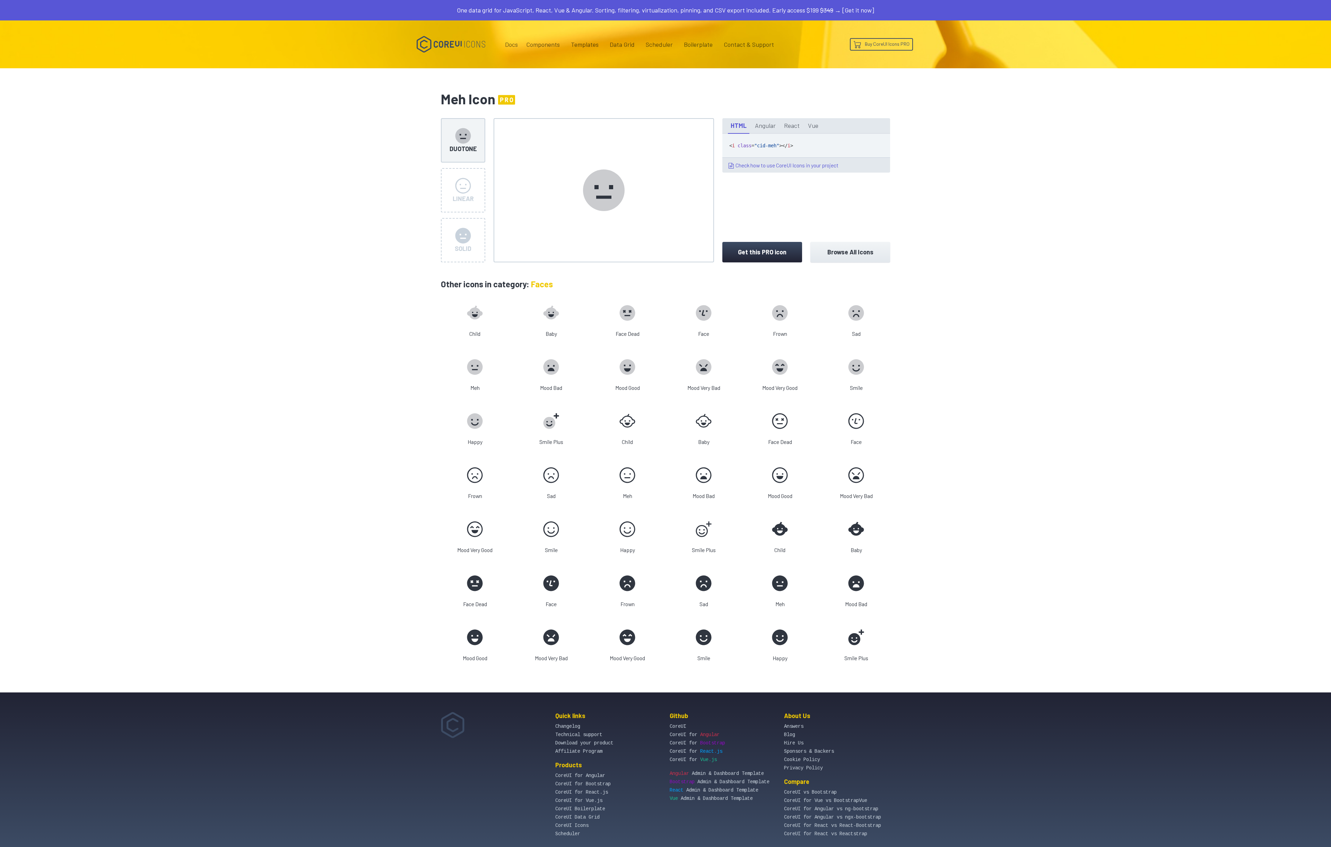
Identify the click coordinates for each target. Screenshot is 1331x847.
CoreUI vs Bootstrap (810, 792)
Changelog (567, 726)
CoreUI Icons (572, 825)
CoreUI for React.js (581, 792)
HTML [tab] (739, 125)
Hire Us (793, 743)
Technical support (578, 734)
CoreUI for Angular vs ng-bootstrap (831, 809)
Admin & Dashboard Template (717, 773)
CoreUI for (695, 734)
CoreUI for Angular (580, 775)
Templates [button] (585, 44)
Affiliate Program (578, 751)
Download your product (584, 743)
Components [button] (543, 44)
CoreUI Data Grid (577, 817)
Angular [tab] (765, 125)
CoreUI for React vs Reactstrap (825, 834)
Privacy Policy (803, 768)
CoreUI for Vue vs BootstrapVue (825, 800)
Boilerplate (698, 44)
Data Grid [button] (622, 44)
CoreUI (678, 726)
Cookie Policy (802, 759)
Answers (793, 726)
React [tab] (792, 125)
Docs (511, 44)
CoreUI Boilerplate (580, 809)
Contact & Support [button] (749, 44)
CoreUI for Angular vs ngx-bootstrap (832, 817)
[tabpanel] (806, 153)
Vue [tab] (813, 125)
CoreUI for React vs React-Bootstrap (832, 825)
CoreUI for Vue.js (578, 800)
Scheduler (659, 44)
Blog (789, 734)
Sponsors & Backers (809, 751)
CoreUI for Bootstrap (583, 784)
